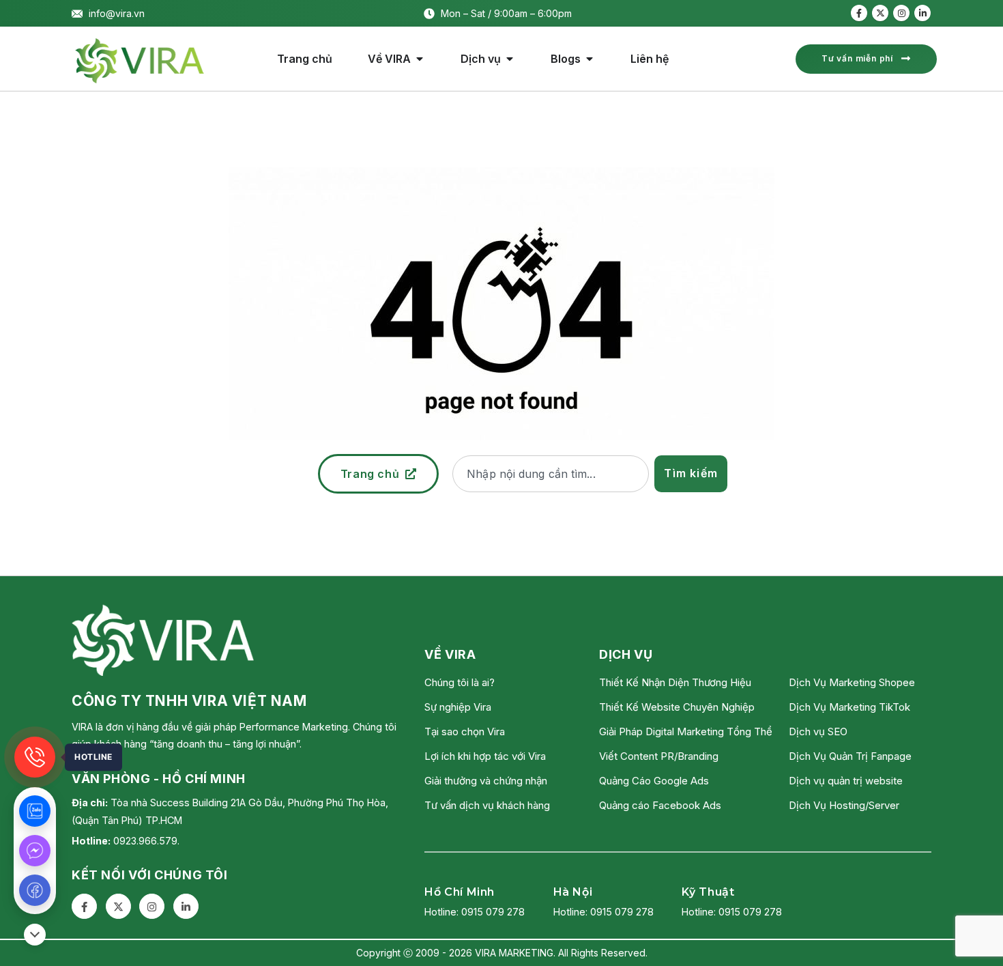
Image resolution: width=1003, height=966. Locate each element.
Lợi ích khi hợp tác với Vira (485, 756)
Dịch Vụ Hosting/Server (844, 805)
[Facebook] (859, 13)
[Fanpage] (34, 890)
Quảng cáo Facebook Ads (660, 805)
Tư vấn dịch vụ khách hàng (487, 805)
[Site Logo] (140, 61)
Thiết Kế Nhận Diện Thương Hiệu (675, 682)
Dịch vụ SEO (818, 731)
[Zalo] (34, 811)
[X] (880, 13)
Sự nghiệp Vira (457, 706)
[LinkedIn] (922, 13)
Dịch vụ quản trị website (846, 780)
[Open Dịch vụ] (509, 59)
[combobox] (550, 473)
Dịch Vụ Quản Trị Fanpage (850, 756)
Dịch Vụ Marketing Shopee (852, 682)
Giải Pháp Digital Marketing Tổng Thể (685, 731)
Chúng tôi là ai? (459, 682)
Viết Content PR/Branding (658, 756)
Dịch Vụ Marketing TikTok (849, 706)
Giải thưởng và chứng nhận (485, 780)
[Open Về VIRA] (419, 59)
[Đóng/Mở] (35, 935)
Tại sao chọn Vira (464, 731)
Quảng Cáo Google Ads (654, 780)
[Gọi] (34, 757)
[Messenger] (34, 850)
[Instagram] (901, 13)
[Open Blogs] (589, 59)
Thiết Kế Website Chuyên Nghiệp (677, 706)
